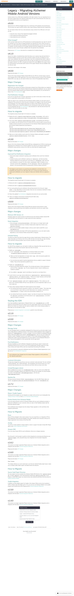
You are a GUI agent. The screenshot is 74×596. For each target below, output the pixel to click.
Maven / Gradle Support (60, 49)
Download (26, 527)
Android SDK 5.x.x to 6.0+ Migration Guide (28, 510)
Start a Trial (39, 1)
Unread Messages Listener (61, 44)
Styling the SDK (59, 35)
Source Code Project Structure (61, 61)
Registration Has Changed (61, 17)
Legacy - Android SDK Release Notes (27, 513)
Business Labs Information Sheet (62, 78)
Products (47, 1)
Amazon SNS (59, 57)
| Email (30, 527)
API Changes (17, 50)
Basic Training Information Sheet (62, 76)
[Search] (71, 5)
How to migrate (59, 20)
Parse (57, 54)
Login (71, 1)
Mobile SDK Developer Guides (27, 4)
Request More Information (62, 79)
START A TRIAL (29, 522)
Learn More (59, 90)
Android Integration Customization (22, 310)
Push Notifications (24, 106)
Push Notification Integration (20, 351)
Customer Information (60, 42)
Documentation (6, 4)
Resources (63, 1)
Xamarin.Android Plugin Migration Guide (27, 518)
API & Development (17, 91)
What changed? (59, 13)
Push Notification (22, 194)
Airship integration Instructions (20, 426)
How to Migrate (59, 52)
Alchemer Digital (15, 4)
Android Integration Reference (26, 446)
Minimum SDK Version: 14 (61, 29)
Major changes (59, 22)
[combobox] (63, 5)
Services (55, 1)
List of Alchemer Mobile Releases (30, 396)
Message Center (59, 39)
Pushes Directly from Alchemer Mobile (63, 51)
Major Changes (59, 15)
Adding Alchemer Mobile (13, 396)
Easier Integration (59, 30)
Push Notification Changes (61, 18)
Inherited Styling (59, 32)
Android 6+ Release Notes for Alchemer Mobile (29, 511)
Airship (58, 56)
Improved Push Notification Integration (63, 24)
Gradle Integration (59, 62)
